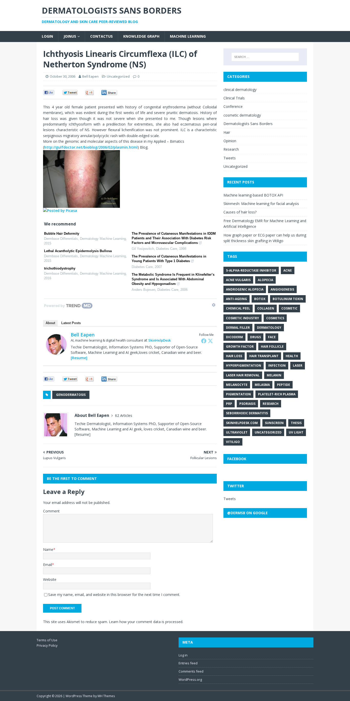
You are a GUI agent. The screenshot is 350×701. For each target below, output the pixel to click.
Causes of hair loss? (239, 212)
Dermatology (269, 327)
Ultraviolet (237, 432)
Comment (51, 511)
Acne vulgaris (238, 280)
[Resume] (79, 357)
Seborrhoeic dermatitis (247, 413)
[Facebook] (204, 341)
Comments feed (191, 671)
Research (231, 149)
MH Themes (106, 696)
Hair (226, 132)
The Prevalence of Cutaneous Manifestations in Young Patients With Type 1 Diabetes (169, 258)
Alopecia (265, 280)
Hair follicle (272, 346)
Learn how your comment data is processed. (146, 621)
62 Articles (123, 415)
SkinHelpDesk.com (242, 423)
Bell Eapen (90, 76)
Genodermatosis (71, 395)
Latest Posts (71, 323)
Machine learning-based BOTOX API (253, 195)
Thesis (296, 423)
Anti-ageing (236, 299)
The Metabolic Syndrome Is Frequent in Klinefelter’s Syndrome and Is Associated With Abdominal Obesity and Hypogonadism (173, 279)
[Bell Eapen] (56, 351)
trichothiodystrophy (59, 268)
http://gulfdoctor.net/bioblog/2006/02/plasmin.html (91, 147)
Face (272, 337)
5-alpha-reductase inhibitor (251, 270)
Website (49, 579)
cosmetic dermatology (242, 115)
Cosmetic (289, 308)
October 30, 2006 (62, 76)
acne (287, 270)
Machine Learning (188, 36)
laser (297, 365)
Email (47, 564)
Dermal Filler (238, 327)
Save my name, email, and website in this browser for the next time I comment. (114, 594)
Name (48, 549)
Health (292, 356)
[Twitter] (210, 341)
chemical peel (238, 308)
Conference (233, 106)
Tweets (229, 158)
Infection (277, 365)
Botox (259, 299)
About (50, 323)
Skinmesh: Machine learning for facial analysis (261, 203)
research (271, 403)
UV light (296, 432)
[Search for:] (265, 57)
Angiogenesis (282, 289)
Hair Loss (234, 356)
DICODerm (234, 337)
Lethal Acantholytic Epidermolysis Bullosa (78, 251)
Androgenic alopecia (244, 289)
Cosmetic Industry (242, 318)
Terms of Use (47, 640)
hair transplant (264, 356)
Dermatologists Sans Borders (248, 123)
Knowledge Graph (141, 36)
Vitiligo (233, 442)
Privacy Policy (47, 645)
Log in (183, 655)
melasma (262, 385)
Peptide (283, 385)
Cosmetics (275, 318)
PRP (229, 403)
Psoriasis (247, 403)
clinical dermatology (239, 89)
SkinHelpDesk (159, 340)
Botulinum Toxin (288, 299)
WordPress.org (190, 679)
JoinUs (70, 36)
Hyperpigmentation (243, 365)
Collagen (265, 308)
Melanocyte (237, 385)
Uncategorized (235, 166)
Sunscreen (274, 423)
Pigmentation (238, 394)
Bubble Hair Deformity (61, 233)
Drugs (255, 337)
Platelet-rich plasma (276, 394)
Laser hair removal (243, 375)
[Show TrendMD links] (214, 305)
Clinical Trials (234, 98)
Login (47, 36)
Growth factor (240, 346)
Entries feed (188, 663)
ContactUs (101, 36)
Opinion (229, 140)
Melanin (274, 375)
